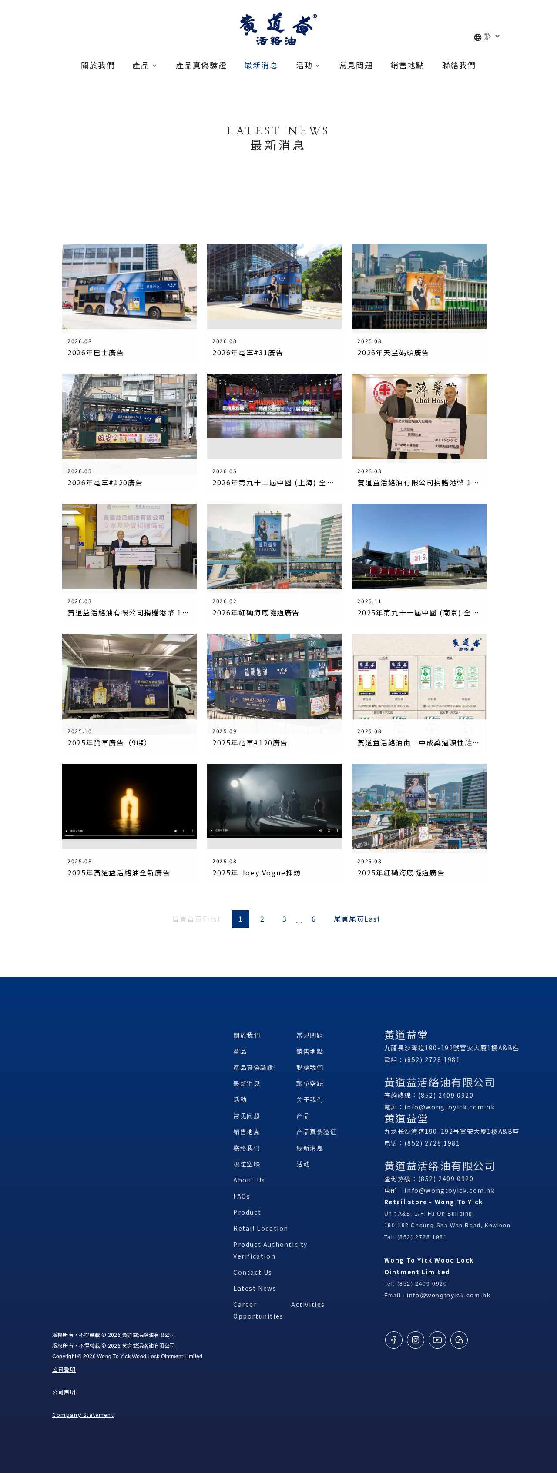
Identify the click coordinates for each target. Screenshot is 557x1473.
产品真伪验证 (316, 1131)
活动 (303, 1163)
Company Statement (83, 1414)
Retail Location (261, 1228)
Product (247, 1212)
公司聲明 (64, 1369)
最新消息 (246, 1083)
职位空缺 (246, 1163)
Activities (308, 1304)
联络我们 (246, 1147)
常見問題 (309, 1035)
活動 (240, 1099)
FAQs (241, 1196)
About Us (249, 1180)
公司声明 (64, 1392)
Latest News (255, 1288)
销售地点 (246, 1131)
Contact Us (252, 1272)
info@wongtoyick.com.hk (449, 1106)
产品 (303, 1115)
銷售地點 (309, 1051)
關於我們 (246, 1035)
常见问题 (246, 1115)
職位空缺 (309, 1083)
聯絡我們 (309, 1067)
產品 (240, 1051)
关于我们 (309, 1099)
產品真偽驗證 (253, 1067)
